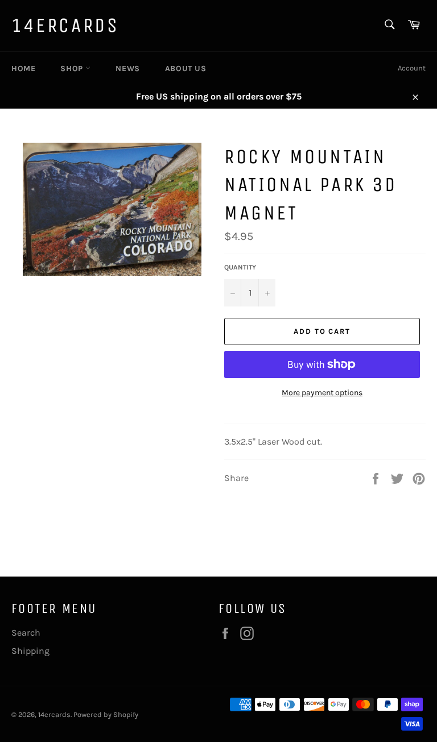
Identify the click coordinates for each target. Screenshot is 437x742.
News (127, 68)
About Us (186, 68)
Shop (72, 68)
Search (25, 632)
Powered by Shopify (105, 714)
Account (412, 68)
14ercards (65, 25)
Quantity (240, 267)
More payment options (322, 392)
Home (23, 68)
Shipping (30, 650)
